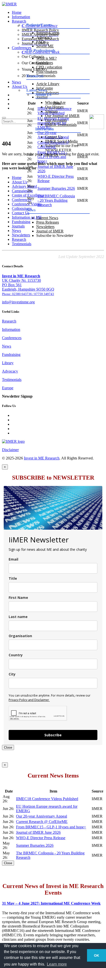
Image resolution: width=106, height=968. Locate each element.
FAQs (41, 42)
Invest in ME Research (41, 458)
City (12, 674)
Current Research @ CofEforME (42, 822)
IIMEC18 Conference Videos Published (47, 799)
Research (9, 321)
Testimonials (21, 244)
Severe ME (45, 46)
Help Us (51, 154)
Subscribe (53, 735)
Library (8, 363)
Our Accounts (56, 120)
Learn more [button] (57, 964)
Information (21, 17)
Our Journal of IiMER (62, 116)
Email (13, 559)
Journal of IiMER (50, 231)
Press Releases (47, 222)
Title (13, 578)
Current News (47, 218)
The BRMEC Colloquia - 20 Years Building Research (56, 200)
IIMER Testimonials (61, 124)
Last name (18, 616)
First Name (18, 597)
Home (16, 12)
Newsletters (45, 227)
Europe (7, 388)
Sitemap (51, 111)
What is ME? (46, 58)
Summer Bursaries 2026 (56, 188)
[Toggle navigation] (4, 118)
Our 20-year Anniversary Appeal (41, 816)
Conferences (11, 338)
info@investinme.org (18, 302)
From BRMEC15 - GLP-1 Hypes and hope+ (51, 827)
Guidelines (44, 63)
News (6, 346)
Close (8, 747)
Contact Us (54, 137)
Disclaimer (10, 450)
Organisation (20, 635)
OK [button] (96, 955)
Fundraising (11, 354)
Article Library (47, 84)
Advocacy (44, 37)
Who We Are (55, 102)
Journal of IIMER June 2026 (38, 832)
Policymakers (46, 71)
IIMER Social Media (61, 141)
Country (16, 655)
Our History (54, 107)
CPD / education (49, 67)
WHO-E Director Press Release (40, 838)
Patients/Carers (47, 33)
